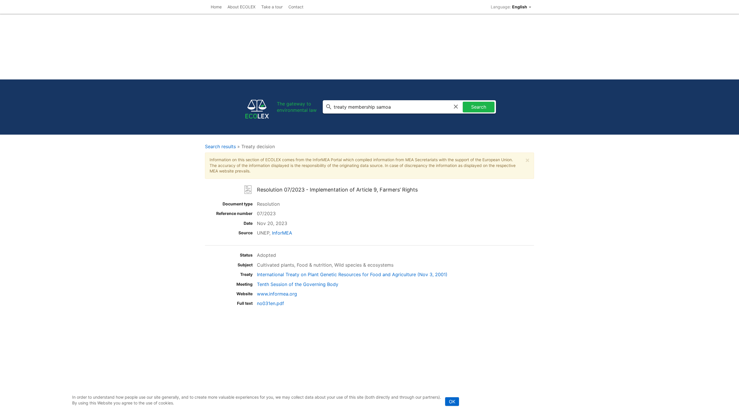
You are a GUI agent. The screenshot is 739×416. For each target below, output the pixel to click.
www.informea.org (277, 294)
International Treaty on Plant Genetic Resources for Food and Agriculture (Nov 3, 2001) (352, 274)
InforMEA (282, 233)
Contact (295, 6)
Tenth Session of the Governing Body (297, 284)
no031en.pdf (270, 303)
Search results (220, 146)
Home (216, 6)
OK (452, 401)
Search (478, 107)
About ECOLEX (241, 6)
